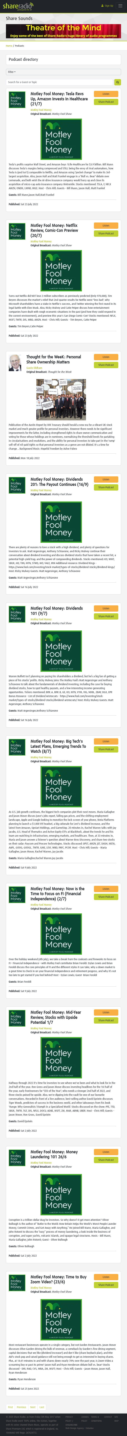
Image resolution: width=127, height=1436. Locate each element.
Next (32, 1407)
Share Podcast (106, 102)
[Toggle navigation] (120, 5)
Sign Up (109, 5)
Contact (108, 1417)
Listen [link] (106, 94)
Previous (21, 1407)
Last (42, 1407)
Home (9, 46)
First (10, 1407)
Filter (11, 72)
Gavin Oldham (34, 368)
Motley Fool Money (41, 110)
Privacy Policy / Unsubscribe (71, 1421)
